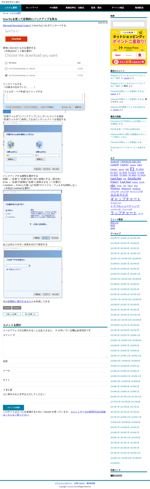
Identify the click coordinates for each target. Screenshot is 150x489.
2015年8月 (115, 443)
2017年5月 (134, 407)
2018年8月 (135, 381)
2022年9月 (136, 299)
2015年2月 (115, 453)
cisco (139, 165)
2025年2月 (115, 253)
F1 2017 (114, 172)
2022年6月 (134, 305)
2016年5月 (134, 427)
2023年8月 (115, 284)
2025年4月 (124, 248)
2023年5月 (115, 289)
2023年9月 (136, 279)
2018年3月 (124, 391)
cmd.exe (121, 169)
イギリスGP (114, 191)
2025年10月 (135, 238)
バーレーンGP (127, 209)
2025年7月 (124, 243)
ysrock (126, 78)
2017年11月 (136, 397)
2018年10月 (115, 381)
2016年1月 (115, 438)
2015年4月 (124, 448)
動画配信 (139, 8)
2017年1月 (115, 417)
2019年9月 (126, 361)
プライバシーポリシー (63, 483)
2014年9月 (136, 458)
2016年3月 (124, 432)
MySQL (142, 182)
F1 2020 (140, 172)
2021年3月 (134, 330)
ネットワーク (32, 8)
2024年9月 (136, 259)
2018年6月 (124, 386)
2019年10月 (115, 361)
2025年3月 (134, 248)
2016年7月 (115, 427)
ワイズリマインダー (10, 2)
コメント (9, 335)
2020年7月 (124, 345)
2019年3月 (124, 371)
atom (112, 228)
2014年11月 (115, 458)
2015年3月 (134, 448)
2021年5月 (115, 330)
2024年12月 (135, 253)
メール (6, 370)
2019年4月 (115, 371)
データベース (115, 203)
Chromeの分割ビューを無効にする (126, 91)
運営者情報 (90, 483)
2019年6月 (124, 366)
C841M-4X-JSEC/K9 (130, 161)
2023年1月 (124, 294)
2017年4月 (115, 412)
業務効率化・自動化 (75, 8)
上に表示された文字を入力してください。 (25, 394)
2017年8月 (135, 402)
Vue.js (130, 186)
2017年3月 (124, 412)
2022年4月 (124, 310)
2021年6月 (134, 325)
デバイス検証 (118, 8)
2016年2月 (134, 432)
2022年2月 (115, 315)
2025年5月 (115, 248)
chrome (133, 165)
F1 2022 (123, 175)
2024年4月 (124, 269)
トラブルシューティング (124, 206)
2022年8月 (115, 305)
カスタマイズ (119, 194)
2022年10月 (126, 299)
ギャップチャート (125, 199)
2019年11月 (136, 356)
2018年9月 (126, 381)
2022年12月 (135, 294)
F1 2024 (141, 175)
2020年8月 (115, 345)
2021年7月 (124, 325)
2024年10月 (126, 259)
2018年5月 (134, 386)
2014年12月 (135, 453)
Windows (16, 308)
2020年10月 (126, 340)
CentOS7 (124, 165)
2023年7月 (124, 284)
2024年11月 (115, 259)
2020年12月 (135, 335)
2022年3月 (134, 310)
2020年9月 (136, 340)
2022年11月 (115, 299)
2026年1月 (124, 238)
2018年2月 (134, 391)
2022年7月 (124, 305)
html (124, 179)
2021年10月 (126, 320)
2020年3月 (124, 351)
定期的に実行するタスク (20, 301)
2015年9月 (135, 438)
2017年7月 (115, 407)
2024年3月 (134, 269)
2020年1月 (115, 356)
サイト (6, 380)
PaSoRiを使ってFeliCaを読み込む (125, 129)
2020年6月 (134, 345)
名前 (5, 361)
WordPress (136, 189)
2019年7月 (115, 366)
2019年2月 (134, 371)
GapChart (116, 178)
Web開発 (54, 8)
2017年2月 (134, 412)
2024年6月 (134, 264)
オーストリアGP (136, 191)
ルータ (140, 213)
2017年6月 (124, 407)
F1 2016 (140, 169)
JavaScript (134, 178)
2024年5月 (115, 269)
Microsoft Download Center (16, 25)
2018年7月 (115, 386)
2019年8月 (135, 361)
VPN (124, 186)
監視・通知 (96, 8)
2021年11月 (115, 320)
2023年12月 (135, 274)
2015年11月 (125, 438)
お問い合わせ (79, 483)
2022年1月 (124, 315)
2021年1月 (124, 335)
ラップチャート (123, 213)
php (112, 185)
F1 (132, 168)
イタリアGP (124, 191)
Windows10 (126, 188)
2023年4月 (124, 289)
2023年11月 (115, 279)
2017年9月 (126, 402)
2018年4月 (115, 391)
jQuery (114, 181)
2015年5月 (115, 448)
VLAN (119, 186)
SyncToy (7, 308)
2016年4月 (115, 432)
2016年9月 (126, 422)
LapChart (125, 181)
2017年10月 (115, 402)
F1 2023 (132, 175)
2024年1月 (124, 274)
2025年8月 (115, 243)
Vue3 (136, 186)
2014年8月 (115, 463)
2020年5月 (115, 351)
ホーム (5, 13)
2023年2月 (115, 294)
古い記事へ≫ (30, 314)
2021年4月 (124, 330)
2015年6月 (134, 443)
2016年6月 (124, 427)
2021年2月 (115, 335)
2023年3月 (134, 289)
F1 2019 (132, 172)
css (127, 169)
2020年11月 (115, 340)
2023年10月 (126, 279)
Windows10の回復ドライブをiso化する (127, 107)
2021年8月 (115, 325)
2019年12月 (125, 356)
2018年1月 (115, 397)
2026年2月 (115, 238)
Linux (135, 182)
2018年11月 (136, 376)
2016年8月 (135, 422)
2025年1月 (124, 253)
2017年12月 (125, 397)
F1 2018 (123, 172)
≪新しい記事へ (12, 314)
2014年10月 (126, 458)
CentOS (114, 164)
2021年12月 (135, 315)
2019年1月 (115, 376)
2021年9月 (136, 320)
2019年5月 (134, 366)
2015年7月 (124, 443)
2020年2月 (134, 351)
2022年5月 (115, 310)
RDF (112, 225)
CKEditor (113, 169)
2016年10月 (115, 422)
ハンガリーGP (115, 209)
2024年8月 (115, 264)
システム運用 (11, 8)
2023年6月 (134, 284)
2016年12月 (125, 417)
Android (114, 161)
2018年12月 (125, 376)
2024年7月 (124, 264)
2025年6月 (134, 243)
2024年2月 (115, 274)
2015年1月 (124, 453)
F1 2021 (114, 175)
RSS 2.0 (114, 223)
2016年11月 (136, 417)
